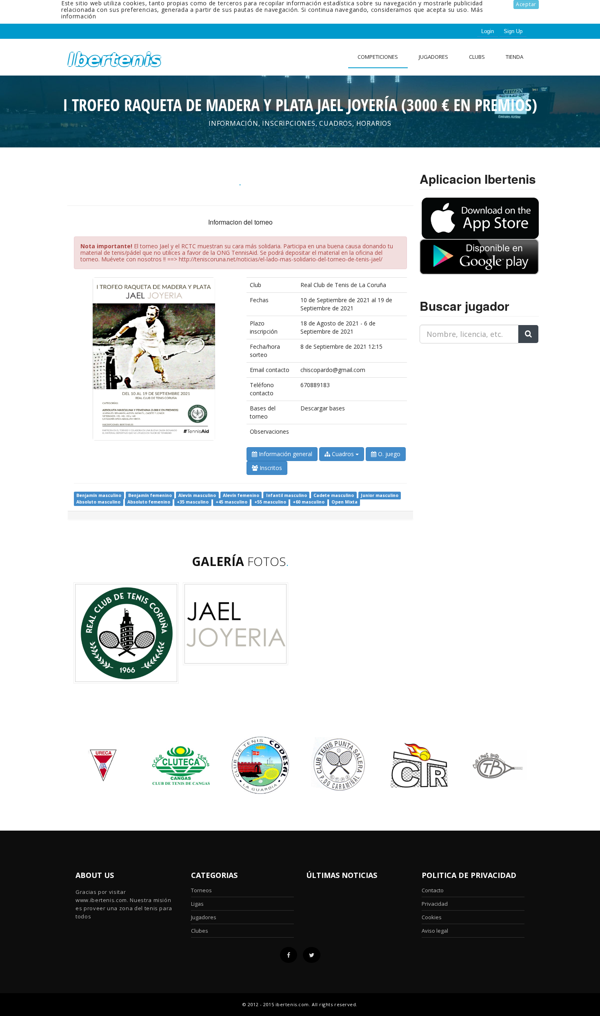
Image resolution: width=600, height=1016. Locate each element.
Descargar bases (322, 408)
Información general (284, 454)
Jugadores (433, 56)
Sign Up (513, 31)
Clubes (199, 930)
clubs (477, 56)
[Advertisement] (471, 401)
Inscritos (270, 468)
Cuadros (343, 454)
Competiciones (378, 56)
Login (487, 31)
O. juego (388, 454)
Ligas (197, 903)
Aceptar (526, 4)
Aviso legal (435, 930)
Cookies (432, 917)
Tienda (514, 56)
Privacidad (435, 903)
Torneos (201, 890)
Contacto (433, 890)
